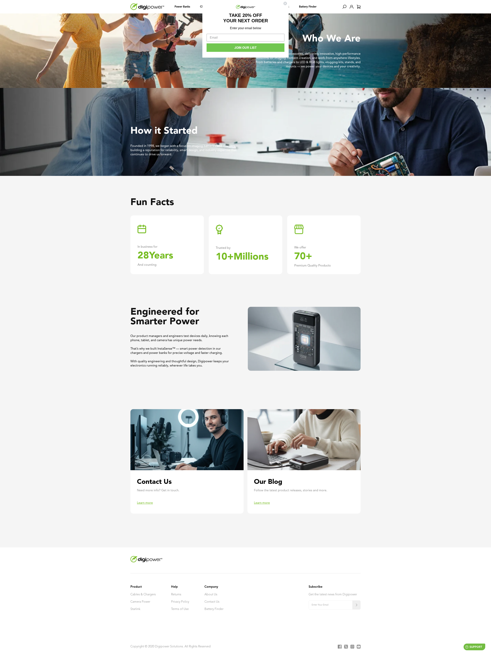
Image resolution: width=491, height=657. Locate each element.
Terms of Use (180, 609)
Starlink (135, 609)
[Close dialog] (285, 3)
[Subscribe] (356, 605)
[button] (344, 7)
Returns (176, 594)
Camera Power (140, 601)
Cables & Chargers (143, 594)
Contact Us (211, 601)
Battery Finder (213, 609)
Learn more (145, 503)
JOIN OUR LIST (245, 47)
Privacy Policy (180, 601)
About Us (210, 594)
